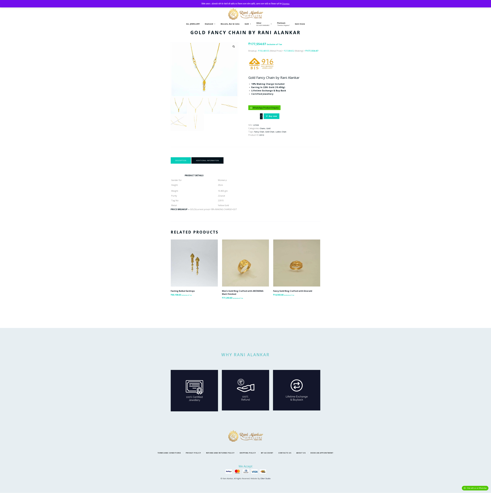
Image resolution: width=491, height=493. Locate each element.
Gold (247, 24)
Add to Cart (194, 265)
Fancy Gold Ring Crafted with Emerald (292, 291)
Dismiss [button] (285, 3)
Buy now (273, 116)
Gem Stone (300, 24)
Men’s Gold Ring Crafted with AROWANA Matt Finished (242, 292)
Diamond (209, 24)
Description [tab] (180, 160)
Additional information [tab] (207, 160)
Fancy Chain (259, 131)
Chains (262, 128)
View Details (194, 261)
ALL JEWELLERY (193, 24)
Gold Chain (269, 131)
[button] (233, 46)
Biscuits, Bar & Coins (230, 24)
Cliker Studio (265, 478)
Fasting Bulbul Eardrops (183, 291)
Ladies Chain (280, 131)
